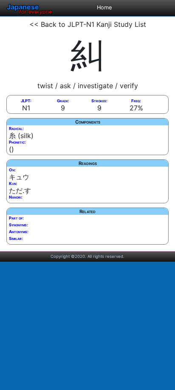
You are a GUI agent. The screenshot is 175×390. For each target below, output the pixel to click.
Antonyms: (18, 231)
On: (12, 170)
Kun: (13, 183)
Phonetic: (17, 142)
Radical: (16, 128)
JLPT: (26, 100)
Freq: (136, 100)
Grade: (63, 100)
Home (104, 7)
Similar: (16, 238)
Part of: (16, 218)
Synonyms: (18, 224)
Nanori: (16, 197)
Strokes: (99, 100)
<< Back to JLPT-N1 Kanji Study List (87, 24)
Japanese (29, 7)
